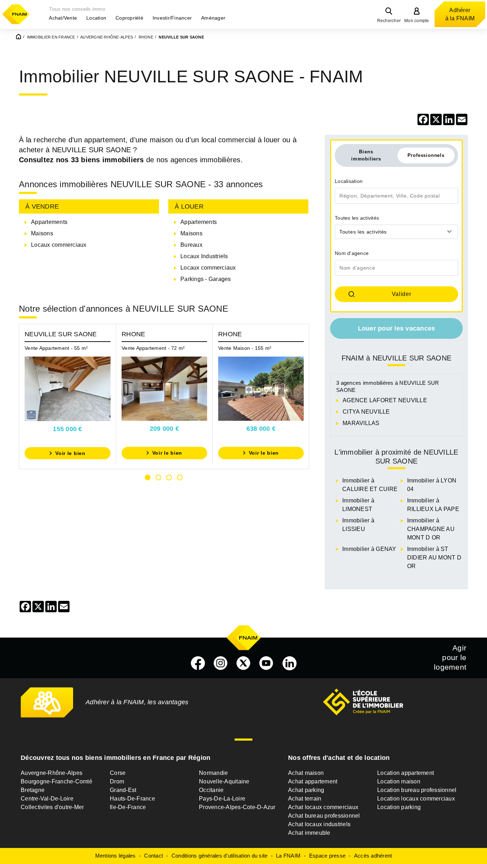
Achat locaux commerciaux (323, 807)
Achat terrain (304, 799)
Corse (117, 773)
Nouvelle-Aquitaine (224, 781)
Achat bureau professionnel (324, 816)
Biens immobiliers (366, 155)
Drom (117, 781)
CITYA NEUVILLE (366, 412)
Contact (153, 856)
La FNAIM (288, 856)
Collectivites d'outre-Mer (52, 807)
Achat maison (306, 773)
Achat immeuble (309, 833)
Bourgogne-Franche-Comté (56, 781)
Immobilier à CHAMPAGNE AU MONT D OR (431, 529)
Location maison (398, 781)
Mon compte (416, 20)
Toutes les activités (357, 218)
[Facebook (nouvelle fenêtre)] (198, 663)
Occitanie (211, 790)
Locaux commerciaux (59, 245)
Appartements (49, 222)
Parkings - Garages (205, 279)
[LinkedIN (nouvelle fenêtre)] (289, 663)
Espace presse (327, 856)
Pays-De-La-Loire (222, 799)
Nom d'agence (352, 253)
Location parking (399, 807)
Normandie (213, 773)
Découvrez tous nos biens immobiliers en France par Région (115, 757)
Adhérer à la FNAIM (460, 14)
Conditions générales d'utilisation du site (219, 856)
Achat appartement (312, 781)
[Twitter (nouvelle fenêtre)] (243, 663)
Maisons (42, 233)
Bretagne (33, 790)
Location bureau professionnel (416, 790)
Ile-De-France (128, 807)
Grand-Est (123, 790)
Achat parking (306, 790)
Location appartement (405, 773)
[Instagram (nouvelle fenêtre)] (220, 663)
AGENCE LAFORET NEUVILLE (385, 400)
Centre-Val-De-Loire (47, 799)
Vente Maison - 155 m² (244, 348)
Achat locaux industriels (319, 824)
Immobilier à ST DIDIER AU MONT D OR (434, 557)
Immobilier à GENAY (369, 549)
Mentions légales (115, 856)
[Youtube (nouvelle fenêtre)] (266, 663)
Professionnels (426, 155)
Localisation (349, 181)
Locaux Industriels (204, 256)
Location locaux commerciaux (416, 799)
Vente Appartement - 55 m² (56, 348)
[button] (63, 18)
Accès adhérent (373, 856)
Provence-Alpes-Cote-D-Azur (237, 807)
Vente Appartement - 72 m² (153, 348)
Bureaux (191, 245)
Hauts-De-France (132, 799)
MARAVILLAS (361, 423)
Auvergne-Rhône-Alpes (51, 773)
